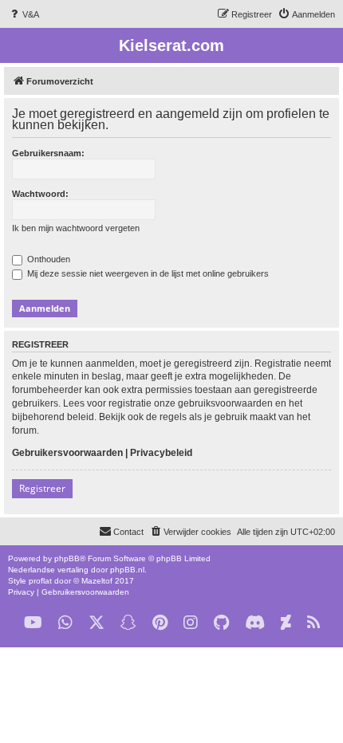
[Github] (221, 623)
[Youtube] (33, 623)
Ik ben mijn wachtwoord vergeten (76, 228)
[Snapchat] (128, 623)
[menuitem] (23, 14)
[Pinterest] (160, 623)
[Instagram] (190, 623)
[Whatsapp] (65, 623)
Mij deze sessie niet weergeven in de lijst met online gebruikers (147, 273)
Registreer (42, 488)
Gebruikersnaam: (48, 153)
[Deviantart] (286, 623)
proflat (40, 580)
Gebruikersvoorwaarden (67, 452)
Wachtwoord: (40, 194)
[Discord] (255, 623)
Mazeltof (96, 580)
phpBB (67, 558)
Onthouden (47, 259)
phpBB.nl (127, 569)
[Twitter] (96, 623)
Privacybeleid (161, 452)
